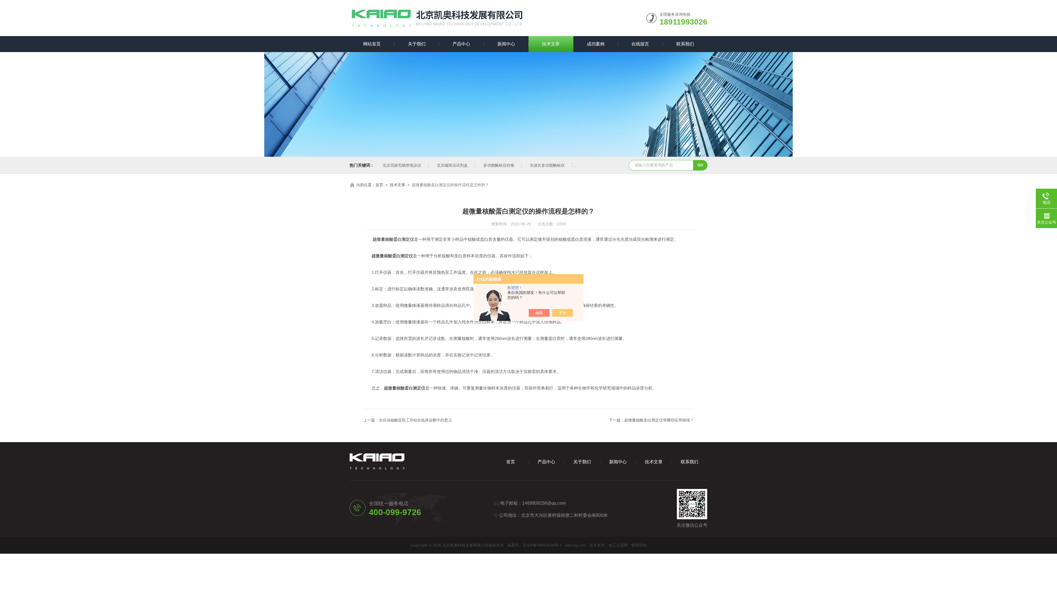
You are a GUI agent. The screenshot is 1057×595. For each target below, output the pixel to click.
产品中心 (461, 44)
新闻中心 (506, 44)
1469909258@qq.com (544, 503)
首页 (379, 185)
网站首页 (372, 44)
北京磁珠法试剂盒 (452, 165)
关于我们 (417, 44)
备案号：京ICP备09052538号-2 (534, 545)
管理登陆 (639, 545)
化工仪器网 (618, 545)
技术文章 (551, 44)
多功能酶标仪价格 (498, 165)
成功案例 (595, 44)
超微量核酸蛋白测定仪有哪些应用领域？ (659, 420)
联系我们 (685, 44)
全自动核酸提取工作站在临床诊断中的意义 (415, 420)
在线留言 (640, 44)
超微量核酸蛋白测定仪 (393, 239)
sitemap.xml (575, 545)
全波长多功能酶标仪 (547, 165)
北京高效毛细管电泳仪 (402, 165)
